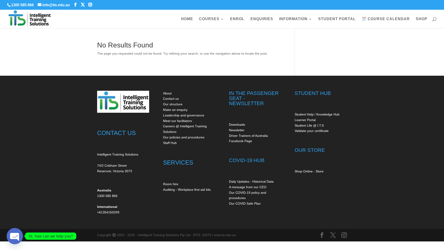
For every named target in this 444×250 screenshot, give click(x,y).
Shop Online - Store (309, 171)
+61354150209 (108, 212)
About (167, 93)
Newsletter (236, 130)
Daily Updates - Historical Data (251, 181)
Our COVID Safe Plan (245, 203)
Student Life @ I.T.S (309, 125)
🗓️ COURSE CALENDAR (386, 19)
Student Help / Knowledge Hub (317, 114)
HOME (187, 19)
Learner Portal (305, 120)
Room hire (170, 184)
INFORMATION (293, 19)
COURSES (209, 19)
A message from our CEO (247, 187)
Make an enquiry (175, 110)
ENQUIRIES (261, 19)
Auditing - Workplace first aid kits (187, 189)
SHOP (421, 19)
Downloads (237, 124)
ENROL (237, 19)
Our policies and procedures (183, 137)
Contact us (171, 98)
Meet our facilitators (177, 121)
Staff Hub (170, 143)
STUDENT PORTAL (337, 19)
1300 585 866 (22, 5)
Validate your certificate (312, 131)
